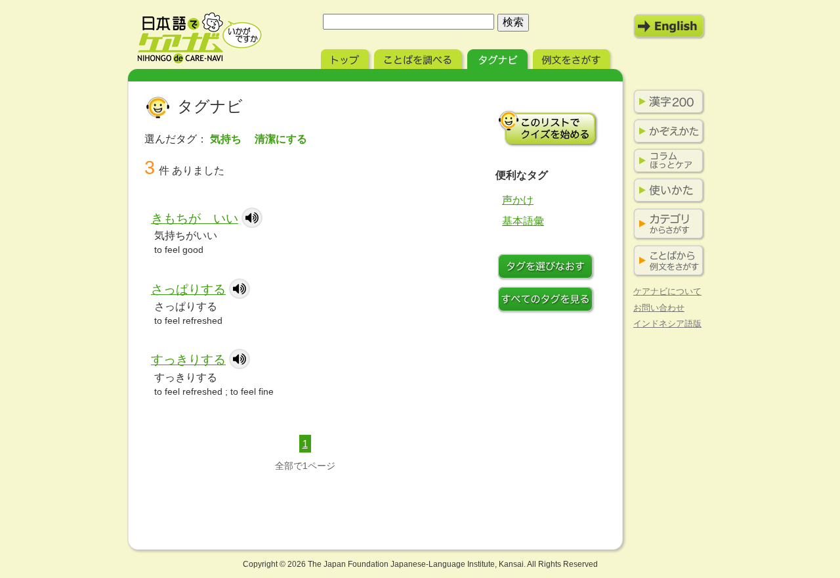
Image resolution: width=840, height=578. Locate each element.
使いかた (666, 190)
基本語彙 (523, 221)
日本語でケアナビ (199, 38)
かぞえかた (666, 131)
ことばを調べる (419, 57)
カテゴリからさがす (666, 224)
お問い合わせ (658, 308)
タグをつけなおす (547, 268)
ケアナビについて (667, 291)
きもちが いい (194, 218)
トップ (346, 57)
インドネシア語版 (667, 323)
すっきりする (188, 360)
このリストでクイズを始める (547, 128)
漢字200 (666, 102)
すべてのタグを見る (547, 300)
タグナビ (499, 57)
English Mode (669, 26)
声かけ (518, 200)
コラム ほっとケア (666, 161)
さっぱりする (188, 289)
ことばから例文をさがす (666, 261)
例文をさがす (573, 57)
